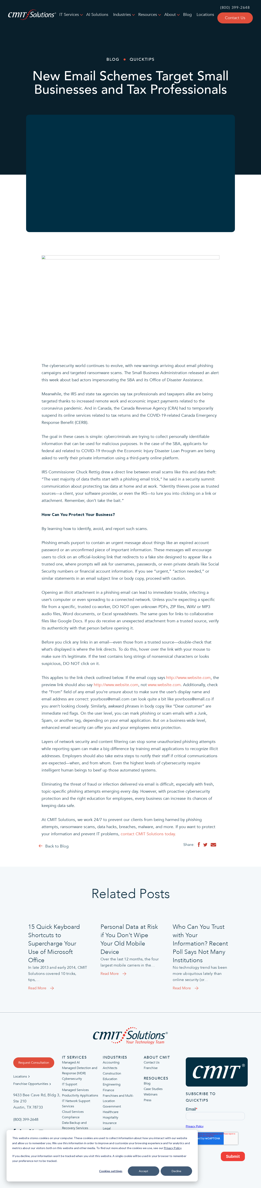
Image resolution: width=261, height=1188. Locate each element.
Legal (107, 1128)
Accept (143, 1171)
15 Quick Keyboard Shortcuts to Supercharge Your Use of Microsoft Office (54, 943)
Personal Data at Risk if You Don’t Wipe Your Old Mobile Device (129, 939)
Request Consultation (33, 1062)
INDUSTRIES (115, 1057)
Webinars (150, 1094)
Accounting (111, 1062)
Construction (112, 1073)
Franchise (151, 1068)
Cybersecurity (72, 1079)
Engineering (112, 1084)
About (170, 14)
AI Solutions (97, 14)
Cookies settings (110, 1171)
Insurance (110, 1123)
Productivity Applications (80, 1095)
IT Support (69, 1084)
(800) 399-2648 (235, 8)
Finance (108, 1090)
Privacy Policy (172, 1148)
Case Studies (153, 1089)
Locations (205, 14)
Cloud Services (73, 1112)
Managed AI (71, 1062)
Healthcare (110, 1112)
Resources (147, 14)
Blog (187, 14)
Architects (110, 1068)
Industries (122, 14)
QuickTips (142, 59)
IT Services (69, 14)
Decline (176, 1171)
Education (110, 1079)
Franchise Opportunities (30, 1084)
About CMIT (157, 1057)
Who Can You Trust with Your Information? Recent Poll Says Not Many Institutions (200, 943)
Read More (37, 988)
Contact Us (235, 18)
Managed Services (75, 1090)
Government (112, 1106)
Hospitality (110, 1117)
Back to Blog (57, 846)
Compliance (71, 1117)
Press (147, 1100)
